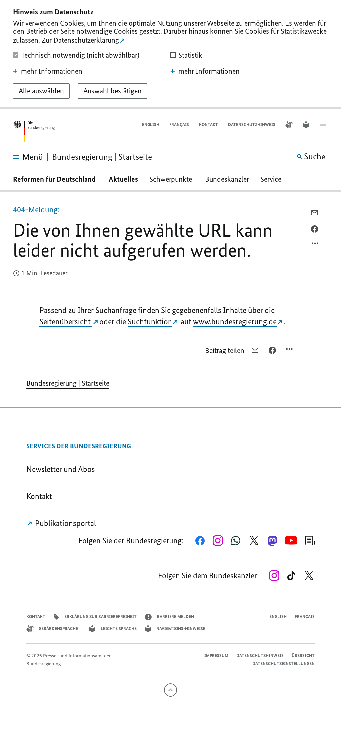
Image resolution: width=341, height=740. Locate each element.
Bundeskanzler (227, 179)
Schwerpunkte (171, 179)
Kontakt (208, 124)
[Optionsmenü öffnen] (315, 245)
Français (179, 124)
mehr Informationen (51, 71)
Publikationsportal (64, 523)
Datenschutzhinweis (251, 124)
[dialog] (170, 54)
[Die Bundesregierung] (33, 131)
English (150, 124)
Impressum (216, 655)
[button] (323, 125)
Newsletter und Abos (62, 469)
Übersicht (303, 655)
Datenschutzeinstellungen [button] (283, 663)
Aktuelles (123, 179)
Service (273, 179)
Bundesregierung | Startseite (67, 383)
